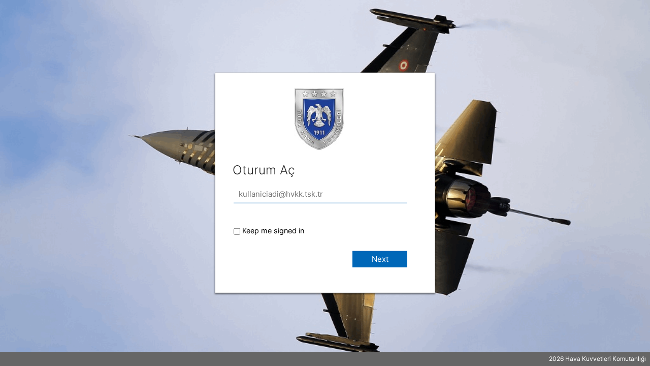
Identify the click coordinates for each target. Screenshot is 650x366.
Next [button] (380, 259)
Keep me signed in (273, 230)
